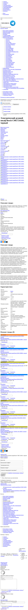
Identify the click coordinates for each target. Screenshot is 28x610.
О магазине (5, 2)
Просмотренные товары (6, 484)
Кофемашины (6, 504)
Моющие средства (7, 509)
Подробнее (3, 344)
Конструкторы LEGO (8, 503)
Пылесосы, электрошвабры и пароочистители (13, 515)
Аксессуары (3, 148)
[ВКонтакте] (1, 242)
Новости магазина (6, 103)
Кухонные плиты (7, 506)
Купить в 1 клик (5, 235)
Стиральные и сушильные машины (11, 517)
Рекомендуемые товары (8, 93)
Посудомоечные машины (8, 513)
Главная (5, 1)
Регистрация (6, 14)
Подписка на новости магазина (7, 97)
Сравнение (12, 345)
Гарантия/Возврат (7, 7)
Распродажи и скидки (8, 92)
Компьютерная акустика (8, 502)
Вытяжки (5, 499)
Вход (4, 13)
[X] (7, 242)
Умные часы (6, 518)
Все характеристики (5, 210)
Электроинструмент (7, 522)
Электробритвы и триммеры (9, 520)
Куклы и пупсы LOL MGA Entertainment (12, 505)
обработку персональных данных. (15, 473)
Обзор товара (3, 142)
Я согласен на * (13, 590)
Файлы (2, 154)
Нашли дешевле (5, 236)
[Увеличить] (14, 157)
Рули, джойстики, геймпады (9, 516)
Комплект (3, 143)
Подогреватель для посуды (9, 512)
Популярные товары (7, 91)
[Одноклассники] (3, 242)
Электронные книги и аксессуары (10, 523)
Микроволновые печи (8, 508)
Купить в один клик (6, 591)
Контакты (5, 11)
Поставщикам (6, 8)
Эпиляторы (5, 524)
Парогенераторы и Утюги (9, 511)
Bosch (2, 212)
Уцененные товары (7, 95)
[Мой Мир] (5, 242)
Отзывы (5, 4)
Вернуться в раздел (5, 140)
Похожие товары (4, 151)
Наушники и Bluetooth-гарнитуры (10, 510)
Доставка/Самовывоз (8, 6)
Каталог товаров (4, 28)
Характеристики (4, 146)
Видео (2, 155)
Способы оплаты (7, 5)
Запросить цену (5, 607)
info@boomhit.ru (22, 551)
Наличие (2, 152)
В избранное (4, 347)
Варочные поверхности (8, 497)
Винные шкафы (6, 498)
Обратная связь (4, 562)
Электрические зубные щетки (9, 519)
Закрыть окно (4, 454)
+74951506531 (5, 23)
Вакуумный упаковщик (8, 496)
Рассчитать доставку (6, 238)
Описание (3, 145)
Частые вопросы (6, 9)
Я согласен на (13, 473)
